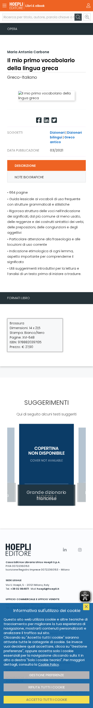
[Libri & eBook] (38, 6)
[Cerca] (78, 17)
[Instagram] (80, 550)
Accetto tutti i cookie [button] (46, 699)
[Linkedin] (46, 120)
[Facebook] (39, 120)
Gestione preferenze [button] (46, 675)
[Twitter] (54, 120)
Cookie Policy (48, 664)
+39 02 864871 (19, 589)
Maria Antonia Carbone (28, 52)
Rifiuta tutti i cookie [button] (46, 687)
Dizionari (57, 132)
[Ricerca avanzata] (87, 17)
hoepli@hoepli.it (48, 589)
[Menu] (4, 5)
